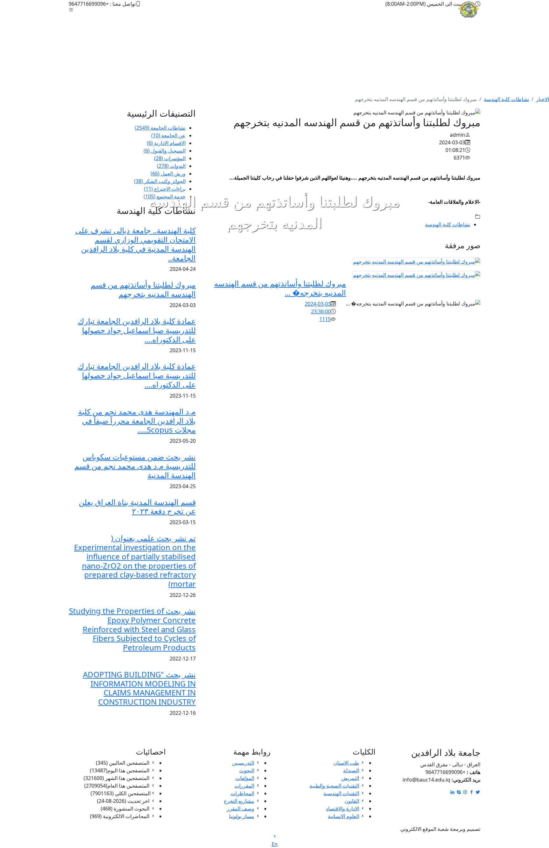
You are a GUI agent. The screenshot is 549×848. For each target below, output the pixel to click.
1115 (325, 319)
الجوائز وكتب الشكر (160, 181)
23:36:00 (321, 311)
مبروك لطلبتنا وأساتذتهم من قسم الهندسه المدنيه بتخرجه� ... (280, 288)
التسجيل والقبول (165, 150)
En (275, 844)
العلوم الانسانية (343, 816)
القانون (351, 800)
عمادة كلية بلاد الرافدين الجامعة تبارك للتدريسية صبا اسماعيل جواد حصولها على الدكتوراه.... (137, 330)
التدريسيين (243, 762)
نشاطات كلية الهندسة (506, 99)
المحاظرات (242, 793)
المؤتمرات (170, 158)
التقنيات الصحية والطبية (334, 785)
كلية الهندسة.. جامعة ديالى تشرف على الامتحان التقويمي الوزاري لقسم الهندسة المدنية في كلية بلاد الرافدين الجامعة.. (135, 244)
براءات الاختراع (165, 188)
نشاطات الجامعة (160, 127)
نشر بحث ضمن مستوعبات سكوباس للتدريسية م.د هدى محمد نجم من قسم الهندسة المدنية (135, 465)
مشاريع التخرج (239, 800)
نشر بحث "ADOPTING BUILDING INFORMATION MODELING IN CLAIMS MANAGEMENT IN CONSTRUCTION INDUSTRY (139, 688)
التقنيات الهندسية (341, 793)
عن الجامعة (168, 135)
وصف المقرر (240, 808)
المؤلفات (244, 778)
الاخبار (542, 99)
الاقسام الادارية (166, 143)
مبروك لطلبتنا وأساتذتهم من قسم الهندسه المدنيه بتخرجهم (143, 289)
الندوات (171, 165)
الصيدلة (351, 770)
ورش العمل (168, 173)
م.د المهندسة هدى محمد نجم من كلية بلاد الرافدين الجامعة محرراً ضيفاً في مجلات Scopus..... (137, 420)
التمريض (350, 778)
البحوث (246, 770)
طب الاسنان (346, 762)
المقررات (244, 785)
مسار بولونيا (241, 816)
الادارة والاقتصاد (342, 808)
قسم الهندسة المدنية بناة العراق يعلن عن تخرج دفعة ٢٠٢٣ (137, 506)
